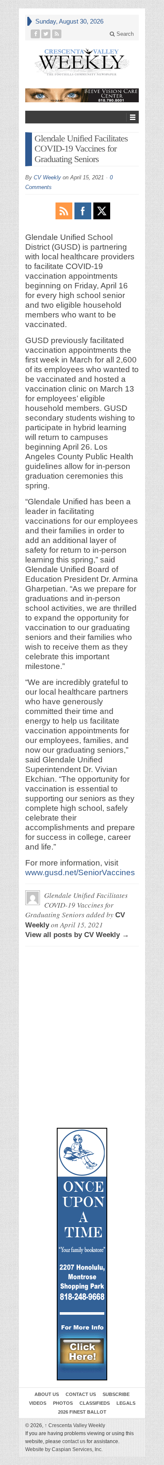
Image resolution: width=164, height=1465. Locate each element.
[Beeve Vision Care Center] (82, 95)
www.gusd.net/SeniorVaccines (80, 872)
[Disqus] (82, 991)
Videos (37, 1403)
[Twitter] (46, 34)
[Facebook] (35, 34)
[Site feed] (57, 34)
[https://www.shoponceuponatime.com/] (82, 1254)
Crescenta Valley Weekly (75, 1425)
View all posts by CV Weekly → (77, 935)
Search (124, 34)
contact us (73, 1441)
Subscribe (116, 1394)
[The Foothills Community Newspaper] (82, 62)
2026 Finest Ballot (82, 1411)
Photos (63, 1403)
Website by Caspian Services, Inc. (64, 1449)
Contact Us (81, 1394)
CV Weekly (47, 177)
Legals (125, 1403)
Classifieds (94, 1403)
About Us (46, 1394)
